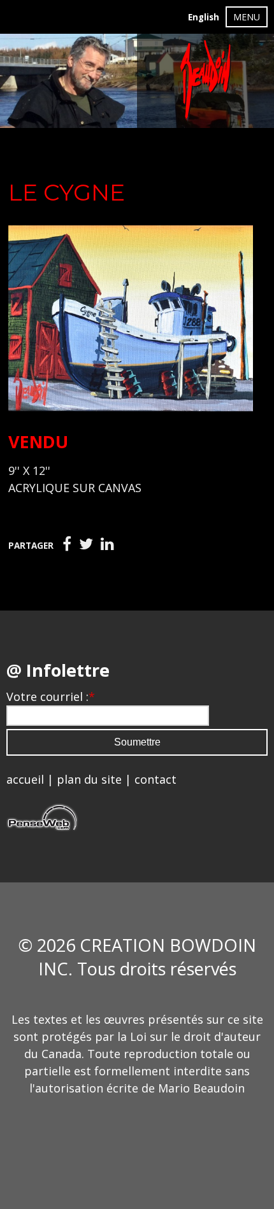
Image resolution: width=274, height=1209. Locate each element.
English (203, 17)
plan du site (89, 779)
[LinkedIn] (107, 544)
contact (155, 779)
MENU (246, 17)
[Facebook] (67, 544)
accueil (25, 779)
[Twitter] (86, 544)
